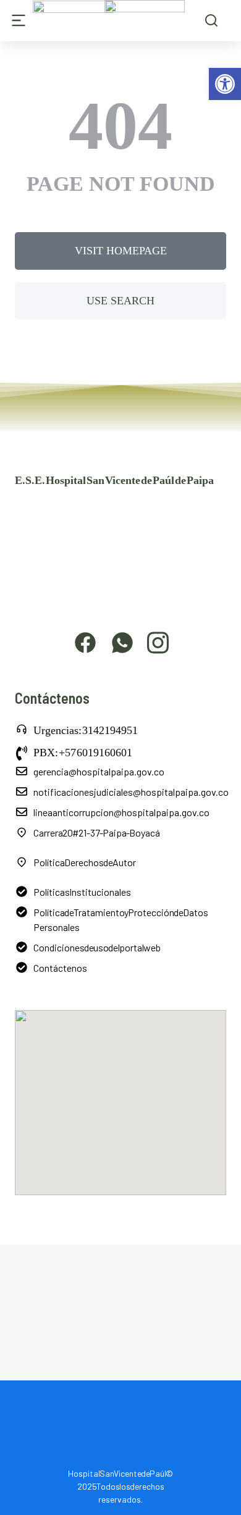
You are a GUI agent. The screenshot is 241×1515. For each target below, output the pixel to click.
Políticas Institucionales (82, 892)
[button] (225, 84)
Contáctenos (60, 968)
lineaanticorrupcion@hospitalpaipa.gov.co (121, 812)
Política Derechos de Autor (84, 862)
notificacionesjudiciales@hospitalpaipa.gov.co (131, 792)
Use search (120, 300)
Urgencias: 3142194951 (85, 730)
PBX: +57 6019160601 (82, 752)
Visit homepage (121, 250)
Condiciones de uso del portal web (97, 947)
